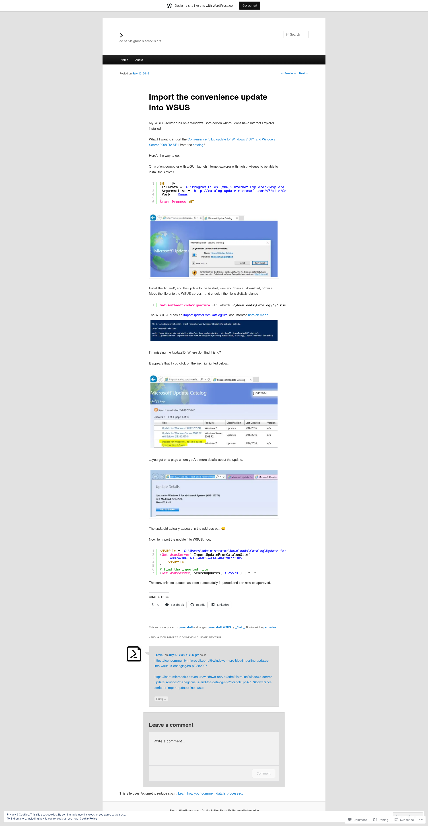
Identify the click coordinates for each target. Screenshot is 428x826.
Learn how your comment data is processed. (210, 793)
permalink (269, 627)
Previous (288, 73)
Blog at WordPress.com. (184, 810)
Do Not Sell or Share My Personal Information (230, 810)
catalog (198, 144)
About (139, 60)
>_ (123, 34)
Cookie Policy (88, 818)
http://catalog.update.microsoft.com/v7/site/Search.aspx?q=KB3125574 (261, 191)
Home (124, 60)
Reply (161, 698)
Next (304, 73)
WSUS (227, 627)
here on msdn (258, 314)
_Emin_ (240, 627)
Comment (264, 773)
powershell (186, 627)
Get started (250, 5)
